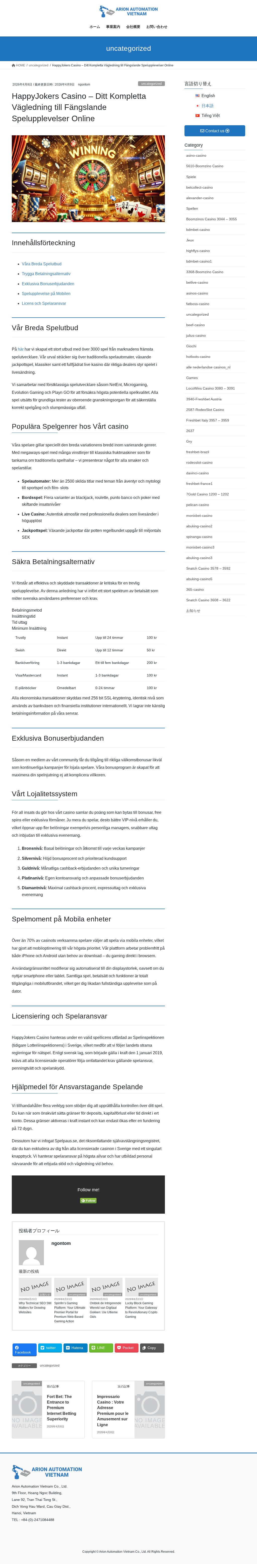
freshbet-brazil (197, 452)
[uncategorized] (27, 1390)
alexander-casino (200, 198)
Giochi (191, 346)
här (21, 349)
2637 (190, 431)
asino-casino (196, 155)
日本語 (208, 106)
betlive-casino (197, 282)
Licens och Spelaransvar (44, 303)
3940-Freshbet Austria (204, 399)
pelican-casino (197, 505)
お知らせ (45, 1294)
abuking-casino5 (199, 579)
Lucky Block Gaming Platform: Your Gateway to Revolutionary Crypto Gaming (141, 1310)
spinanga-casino (199, 537)
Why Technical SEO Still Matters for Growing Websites (35, 1307)
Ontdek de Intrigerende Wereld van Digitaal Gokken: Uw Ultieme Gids (105, 1310)
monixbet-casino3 (200, 547)
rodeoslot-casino (199, 462)
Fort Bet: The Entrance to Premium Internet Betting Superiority (61, 1407)
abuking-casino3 (199, 558)
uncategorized (151, 84)
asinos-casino (197, 293)
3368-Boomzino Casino (204, 272)
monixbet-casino (199, 516)
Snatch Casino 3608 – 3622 (208, 600)
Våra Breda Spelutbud (41, 264)
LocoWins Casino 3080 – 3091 (210, 388)
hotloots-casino (198, 357)
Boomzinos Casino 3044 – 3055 (211, 219)
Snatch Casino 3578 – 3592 (208, 568)
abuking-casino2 (199, 526)
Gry (189, 441)
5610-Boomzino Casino (204, 166)
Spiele (191, 177)
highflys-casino (198, 251)
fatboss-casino (197, 304)
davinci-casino (197, 473)
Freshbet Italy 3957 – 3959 (207, 420)
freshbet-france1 (199, 484)
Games (192, 378)
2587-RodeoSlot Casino (205, 410)
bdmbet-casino (198, 230)
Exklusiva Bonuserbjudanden (48, 284)
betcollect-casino (199, 187)
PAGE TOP (246, 1512)
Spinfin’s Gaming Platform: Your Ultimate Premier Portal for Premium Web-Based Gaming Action (69, 1312)
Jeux (190, 240)
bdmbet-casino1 (199, 261)
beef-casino (195, 325)
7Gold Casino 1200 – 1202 (207, 494)
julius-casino (196, 335)
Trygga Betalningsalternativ (46, 274)
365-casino (195, 589)
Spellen (192, 208)
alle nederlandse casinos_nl (208, 367)
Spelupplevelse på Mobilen (46, 293)
